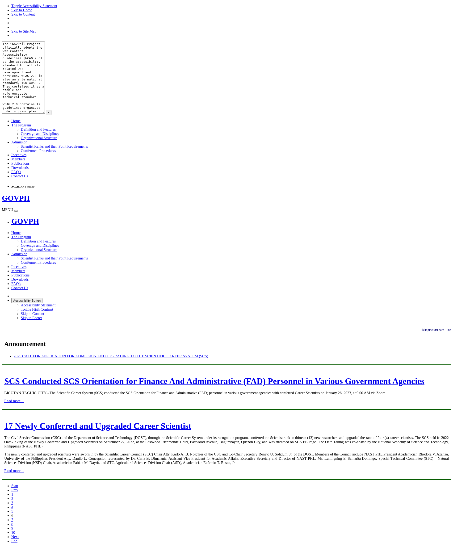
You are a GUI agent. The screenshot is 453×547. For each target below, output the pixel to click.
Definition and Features (38, 129)
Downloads (20, 168)
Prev (14, 490)
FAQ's (16, 172)
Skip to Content (23, 14)
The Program (21, 125)
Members (18, 159)
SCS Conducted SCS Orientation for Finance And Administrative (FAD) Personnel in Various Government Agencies (214, 381)
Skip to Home (21, 10)
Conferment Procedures (38, 151)
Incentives (18, 155)
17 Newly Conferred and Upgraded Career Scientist (97, 426)
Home (16, 121)
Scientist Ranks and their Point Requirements (54, 146)
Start (14, 486)
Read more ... (14, 401)
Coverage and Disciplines (40, 134)
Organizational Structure (39, 138)
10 (13, 532)
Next (15, 537)
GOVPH (25, 221)
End (14, 541)
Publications (20, 163)
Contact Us (19, 176)
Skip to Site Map (23, 31)
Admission (19, 142)
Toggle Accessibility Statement (34, 6)
